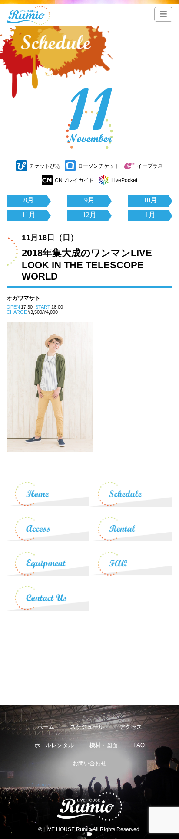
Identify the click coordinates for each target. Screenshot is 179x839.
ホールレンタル (54, 745)
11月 (29, 214)
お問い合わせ (89, 763)
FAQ (139, 745)
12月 (89, 214)
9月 (89, 200)
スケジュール (87, 727)
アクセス (130, 727)
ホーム (45, 727)
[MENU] (163, 14)
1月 (150, 214)
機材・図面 (104, 745)
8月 (28, 200)
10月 (150, 200)
